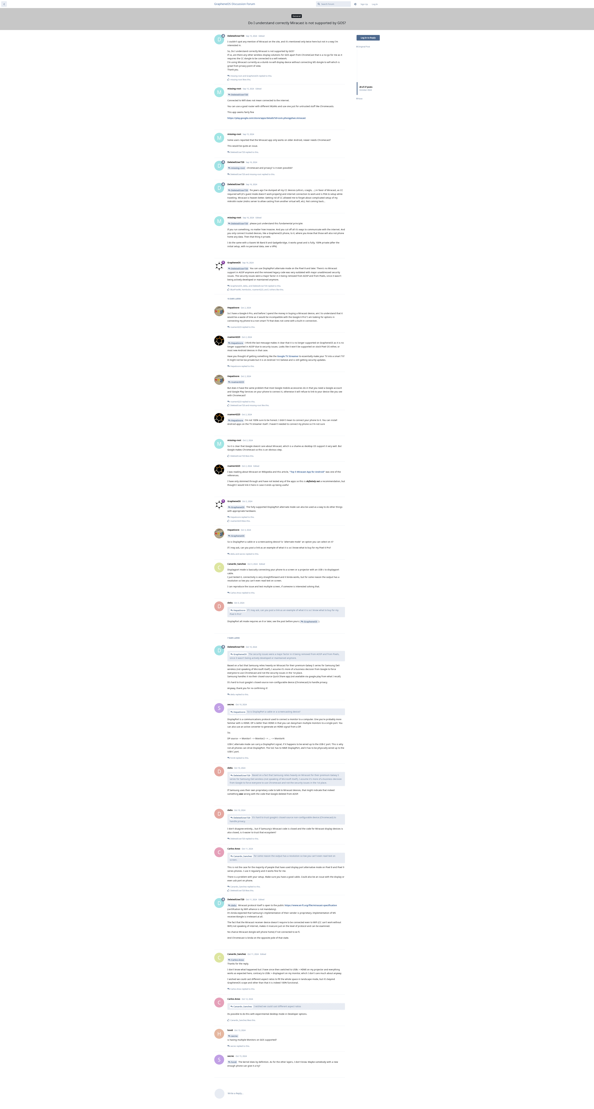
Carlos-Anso (237, 959)
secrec (234, 1036)
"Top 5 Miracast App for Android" (307, 471)
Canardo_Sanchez (242, 856)
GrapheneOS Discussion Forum (234, 4)
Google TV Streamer (288, 356)
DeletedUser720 (239, 94)
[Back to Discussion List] (4, 4)
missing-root (238, 168)
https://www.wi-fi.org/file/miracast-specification (311, 905)
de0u (233, 905)
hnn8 (234, 1062)
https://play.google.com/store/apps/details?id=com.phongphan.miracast (266, 118)
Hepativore (237, 343)
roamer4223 (237, 382)
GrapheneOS (237, 507)
